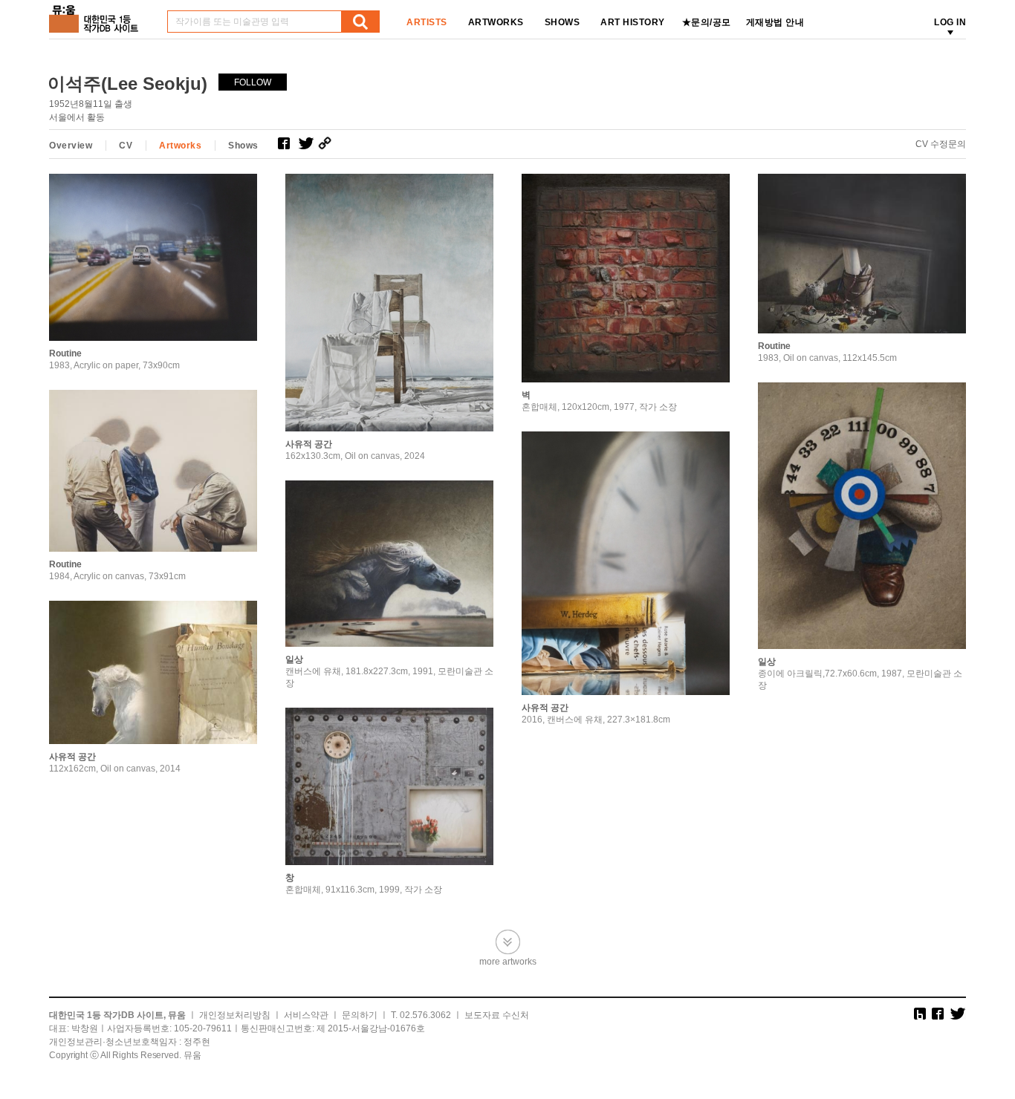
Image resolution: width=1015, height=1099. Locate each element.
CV (125, 145)
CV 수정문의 (940, 144)
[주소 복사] (328, 143)
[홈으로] (96, 14)
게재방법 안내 (775, 22)
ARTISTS (426, 22)
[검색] (360, 21)
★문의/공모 (706, 22)
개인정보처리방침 (234, 1015)
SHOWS (562, 22)
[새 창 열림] (288, 143)
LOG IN (950, 22)
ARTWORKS (496, 22)
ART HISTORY (632, 22)
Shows (243, 145)
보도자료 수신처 (496, 1015)
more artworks (507, 961)
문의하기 (359, 1015)
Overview (70, 145)
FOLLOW (252, 82)
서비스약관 (306, 1015)
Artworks (180, 145)
